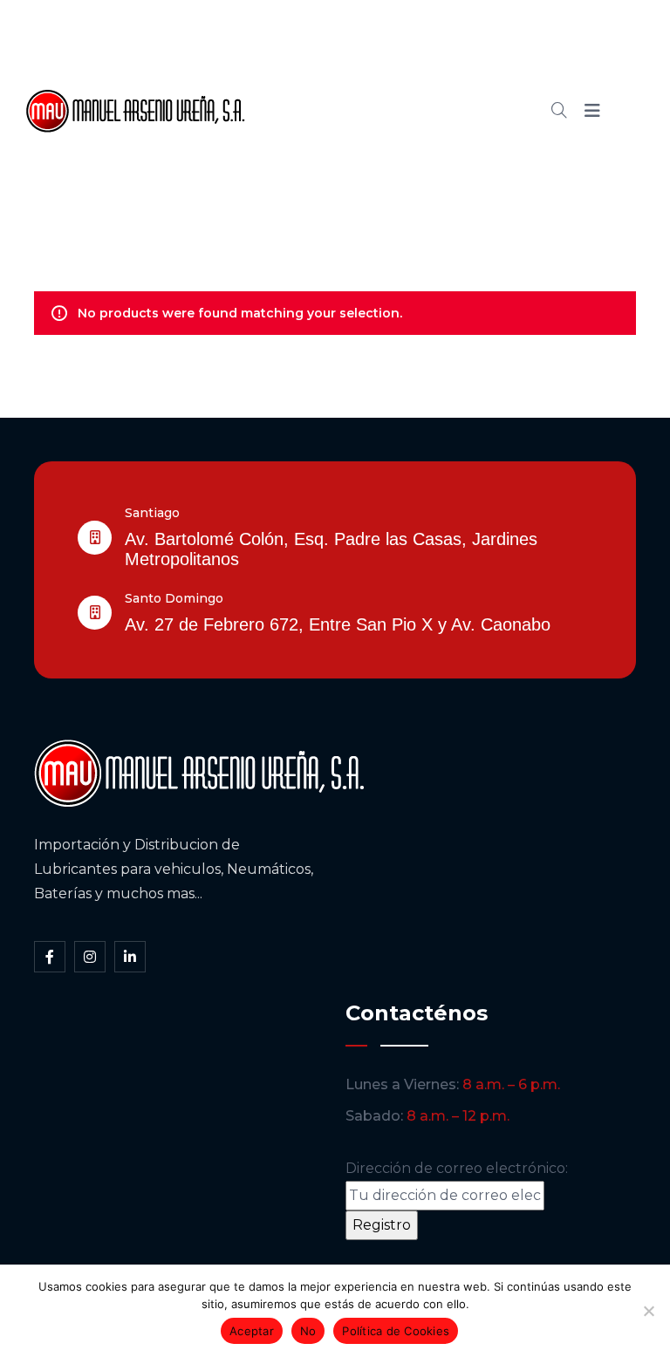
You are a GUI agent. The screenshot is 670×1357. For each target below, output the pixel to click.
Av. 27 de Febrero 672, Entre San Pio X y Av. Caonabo (337, 624)
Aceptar (251, 1331)
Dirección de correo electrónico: (456, 1168)
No (308, 1331)
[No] (648, 1310)
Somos (413, 51)
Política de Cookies (395, 1331)
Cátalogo (350, 110)
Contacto (350, 170)
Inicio (335, 51)
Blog (432, 110)
